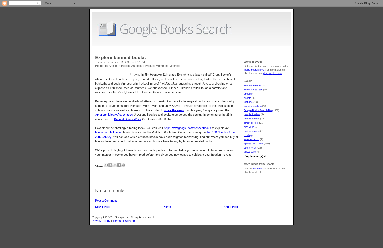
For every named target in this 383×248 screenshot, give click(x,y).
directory (258, 168)
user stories (250, 147)
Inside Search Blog (254, 69)
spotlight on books (253, 143)
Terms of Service (124, 220)
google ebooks (252, 118)
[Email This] (106, 165)
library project (251, 122)
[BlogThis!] (110, 165)
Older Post (231, 206)
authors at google (253, 89)
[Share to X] (115, 165)
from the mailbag (253, 106)
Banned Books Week (127, 119)
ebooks (248, 93)
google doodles (252, 114)
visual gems (250, 151)
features (248, 102)
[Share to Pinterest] (123, 165)
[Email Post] (95, 173)
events (247, 98)
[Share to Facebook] (119, 165)
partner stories (252, 131)
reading (248, 135)
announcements (252, 85)
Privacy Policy (101, 220)
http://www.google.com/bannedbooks (187, 128)
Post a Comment (106, 200)
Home (167, 206)
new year (249, 126)
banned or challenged (108, 132)
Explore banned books (120, 57)
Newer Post (102, 206)
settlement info (251, 139)
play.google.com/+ (272, 73)
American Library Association (114, 114)
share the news (174, 110)
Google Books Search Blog (258, 110)
